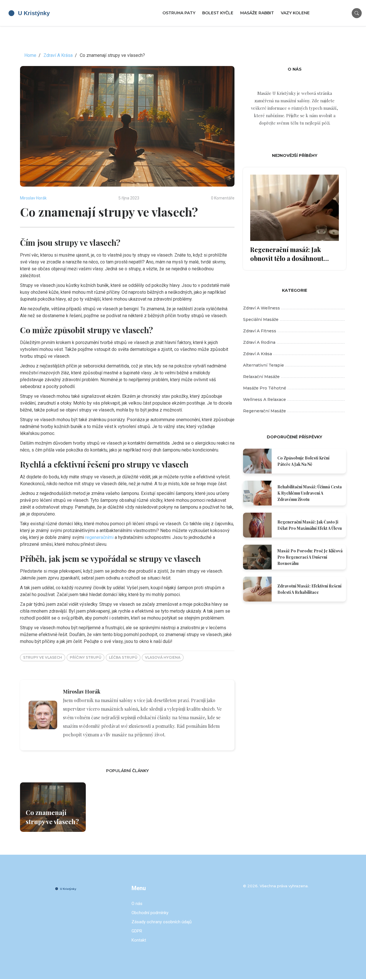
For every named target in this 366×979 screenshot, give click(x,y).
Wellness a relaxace (264, 399)
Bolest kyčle (217, 12)
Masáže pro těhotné (264, 388)
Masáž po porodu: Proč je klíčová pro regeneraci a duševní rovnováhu (310, 557)
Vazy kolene (295, 12)
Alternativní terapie (263, 365)
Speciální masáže (261, 319)
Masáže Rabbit (257, 12)
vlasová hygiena (162, 657)
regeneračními (99, 537)
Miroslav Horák (33, 198)
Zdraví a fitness (259, 330)
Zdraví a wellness (261, 308)
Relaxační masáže (261, 376)
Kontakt (139, 940)
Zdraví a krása (257, 353)
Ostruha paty (178, 12)
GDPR (137, 931)
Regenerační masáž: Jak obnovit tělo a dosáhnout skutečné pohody (286, 254)
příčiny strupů (85, 657)
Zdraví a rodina (259, 342)
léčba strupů (123, 657)
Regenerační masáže (264, 410)
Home (30, 55)
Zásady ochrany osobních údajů (162, 921)
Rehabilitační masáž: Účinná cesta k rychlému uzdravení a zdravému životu (309, 493)
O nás (137, 903)
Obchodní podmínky (150, 912)
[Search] (357, 13)
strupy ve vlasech (42, 657)
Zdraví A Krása (58, 55)
